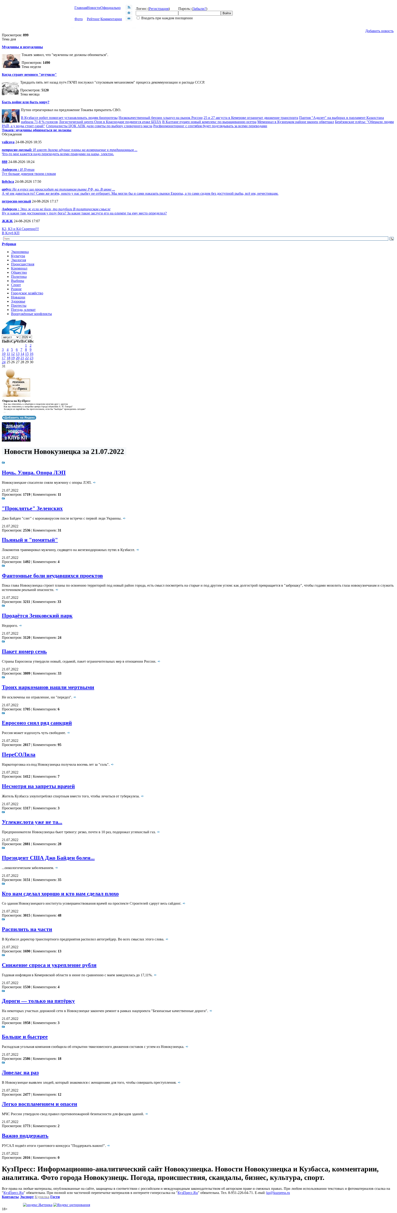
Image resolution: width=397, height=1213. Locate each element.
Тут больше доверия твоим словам (29, 174)
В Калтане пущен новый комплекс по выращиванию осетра (209, 122)
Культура (18, 256)
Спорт (16, 285)
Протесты (18, 305)
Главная (80, 8)
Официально (110, 8)
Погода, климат (23, 310)
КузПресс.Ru (13, 1193)
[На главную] (128, 14)
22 (27, 358)
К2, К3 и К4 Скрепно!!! (20, 229)
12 (13, 354)
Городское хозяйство (27, 293)
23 (31, 358)
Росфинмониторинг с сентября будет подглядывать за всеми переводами (210, 126)
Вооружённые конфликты (31, 314)
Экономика (20, 252)
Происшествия (22, 264)
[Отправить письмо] (128, 20)
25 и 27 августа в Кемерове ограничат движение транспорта (251, 118)
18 (8, 358)
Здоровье (18, 301)
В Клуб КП (11, 233)
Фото (78, 19)
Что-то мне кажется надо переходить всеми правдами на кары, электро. (58, 154)
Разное (16, 289)
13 (18, 354)
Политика (19, 277)
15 (27, 354)
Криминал (19, 268)
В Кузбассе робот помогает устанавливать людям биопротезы (69, 118)
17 (4, 358)
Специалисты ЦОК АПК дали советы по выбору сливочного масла (99, 126)
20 (18, 358)
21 (22, 358)
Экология (18, 260)
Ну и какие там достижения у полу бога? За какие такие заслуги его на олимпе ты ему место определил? (84, 213)
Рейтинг (93, 19)
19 (13, 358)
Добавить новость (379, 31)
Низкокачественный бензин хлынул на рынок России (161, 118)
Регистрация (159, 9)
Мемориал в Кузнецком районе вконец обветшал (295, 122)
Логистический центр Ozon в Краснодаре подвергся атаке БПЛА (110, 122)
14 (22, 354)
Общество (19, 272)
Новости (93, 8)
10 (4, 354)
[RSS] (128, 9)
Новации (18, 297)
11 (8, 354)
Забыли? (199, 9)
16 (31, 354)
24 (4, 362)
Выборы (17, 281)
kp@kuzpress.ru (278, 1193)
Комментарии (111, 19)
